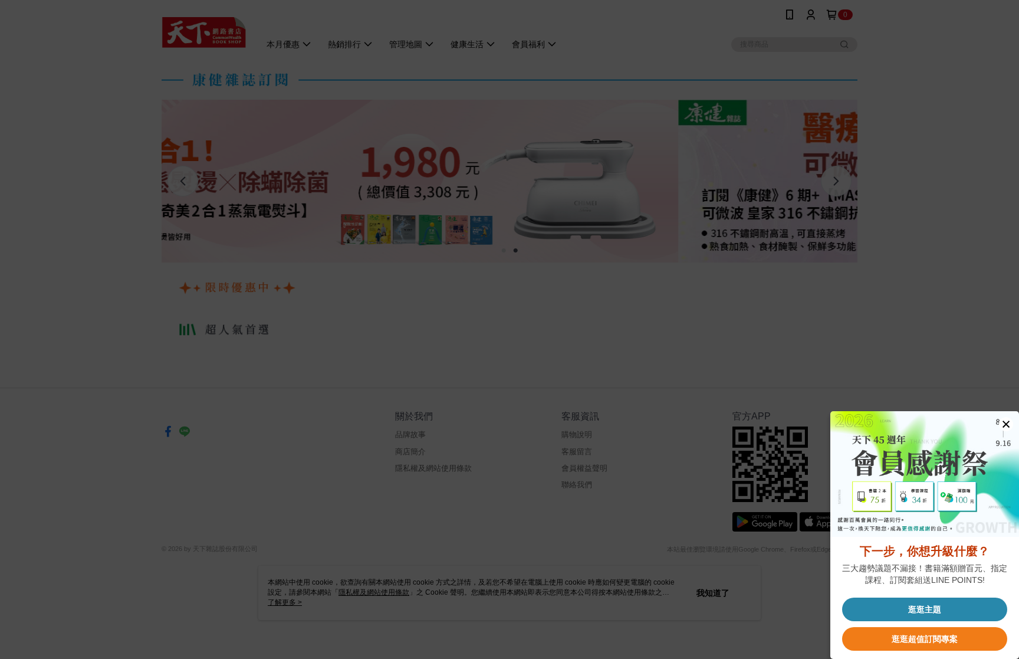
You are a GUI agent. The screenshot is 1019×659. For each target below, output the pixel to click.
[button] (1006, 424)
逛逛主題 (924, 609)
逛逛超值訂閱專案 (925, 639)
